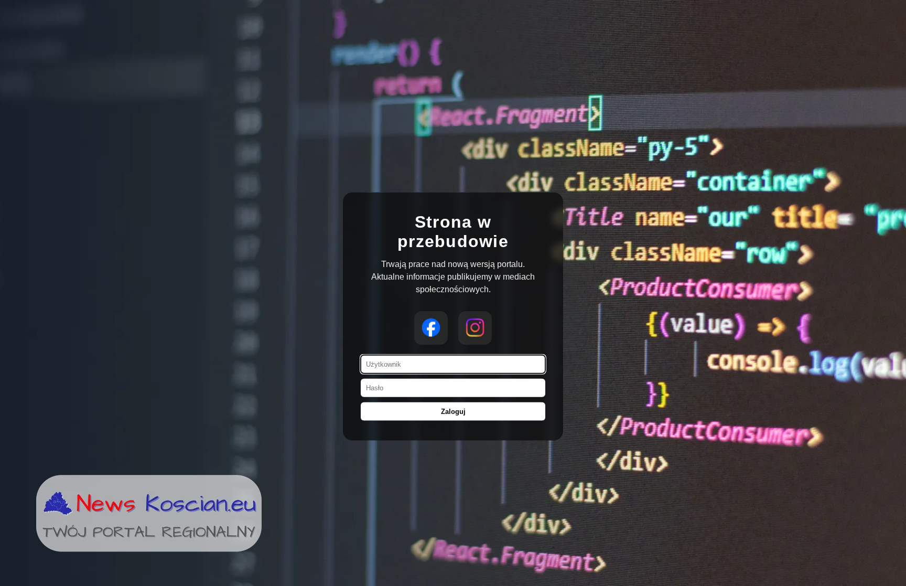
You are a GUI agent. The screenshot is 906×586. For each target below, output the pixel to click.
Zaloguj (453, 411)
